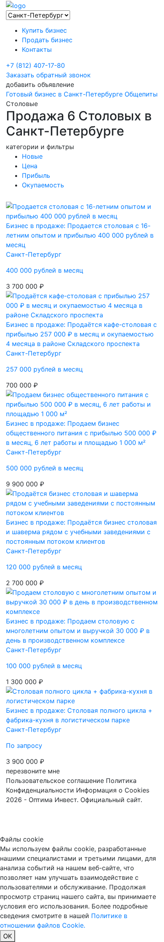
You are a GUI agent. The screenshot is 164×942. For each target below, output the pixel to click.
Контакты (37, 49)
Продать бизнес (47, 40)
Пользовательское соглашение (55, 781)
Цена (29, 166)
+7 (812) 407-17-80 (35, 65)
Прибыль (36, 175)
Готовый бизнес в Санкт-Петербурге (64, 94)
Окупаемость (43, 185)
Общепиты (141, 94)
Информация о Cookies (112, 790)
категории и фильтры (40, 147)
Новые (32, 156)
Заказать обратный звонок (48, 75)
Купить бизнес (44, 30)
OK (7, 936)
